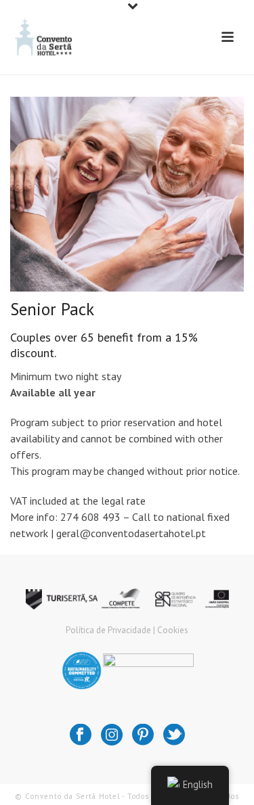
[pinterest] (143, 735)
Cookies (172, 630)
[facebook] (80, 735)
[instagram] (112, 735)
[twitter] (174, 735)
